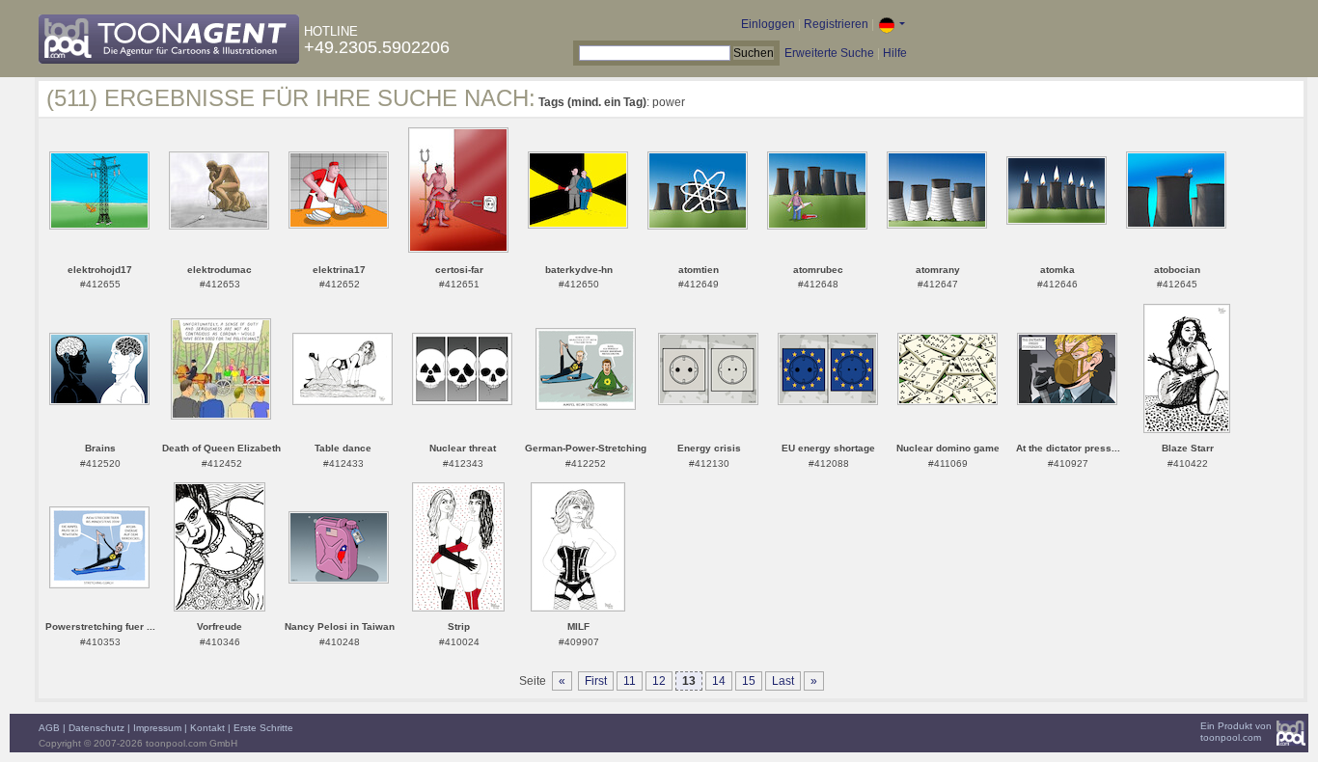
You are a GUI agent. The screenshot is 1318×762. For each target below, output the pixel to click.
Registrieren (836, 24)
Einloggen (768, 24)
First (596, 681)
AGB (49, 727)
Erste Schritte (263, 727)
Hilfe (895, 53)
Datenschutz (96, 727)
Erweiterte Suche (829, 53)
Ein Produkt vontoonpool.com (1236, 732)
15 (748, 681)
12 (659, 681)
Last (783, 681)
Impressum (157, 727)
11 (629, 681)
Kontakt (207, 727)
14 (719, 681)
